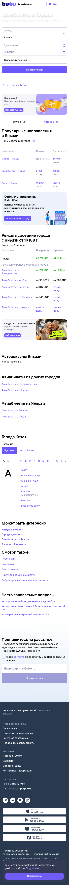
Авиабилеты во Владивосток (11, 271)
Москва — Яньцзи (10, 158)
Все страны (22, 710)
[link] (13, 110)
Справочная (10, 728)
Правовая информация (45, 854)
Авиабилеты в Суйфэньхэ (17, 297)
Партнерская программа (17, 788)
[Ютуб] (20, 799)
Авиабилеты (9, 710)
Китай (33, 710)
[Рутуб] (27, 799)
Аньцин (25, 500)
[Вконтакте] (12, 799)
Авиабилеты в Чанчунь (15, 287)
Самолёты (8, 564)
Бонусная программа (15, 738)
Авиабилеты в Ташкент (15, 410)
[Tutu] (9, 4)
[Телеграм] (5, 799)
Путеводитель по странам (18, 733)
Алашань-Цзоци (30, 475)
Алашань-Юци (29, 480)
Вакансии (8, 760)
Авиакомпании (10, 569)
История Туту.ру (12, 755)
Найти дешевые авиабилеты (18, 574)
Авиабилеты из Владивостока (19, 384)
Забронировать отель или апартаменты (25, 580)
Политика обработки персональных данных (16, 852)
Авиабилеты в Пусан (14, 416)
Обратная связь (12, 765)
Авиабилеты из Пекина (15, 390)
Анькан (25, 491)
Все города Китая (16, 85)
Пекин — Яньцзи (10, 183)
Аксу (24, 469)
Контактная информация (17, 770)
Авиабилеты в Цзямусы (15, 307)
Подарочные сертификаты (18, 742)
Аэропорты (8, 558)
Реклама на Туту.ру (14, 783)
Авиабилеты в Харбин (14, 280)
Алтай (24, 486)
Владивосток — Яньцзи (13, 170)
